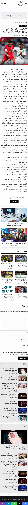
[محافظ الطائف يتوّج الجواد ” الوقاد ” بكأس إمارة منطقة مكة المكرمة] (22, 418)
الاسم (27, 332)
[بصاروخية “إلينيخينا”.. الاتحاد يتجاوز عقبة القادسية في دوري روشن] (7, 258)
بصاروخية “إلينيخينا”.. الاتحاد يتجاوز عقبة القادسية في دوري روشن (7, 265)
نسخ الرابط (14, 201)
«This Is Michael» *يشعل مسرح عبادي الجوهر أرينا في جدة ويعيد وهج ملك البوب (9, 395)
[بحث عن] (26, 4)
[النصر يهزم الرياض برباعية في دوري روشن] (7, 274)
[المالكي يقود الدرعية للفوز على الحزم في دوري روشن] (21, 274)
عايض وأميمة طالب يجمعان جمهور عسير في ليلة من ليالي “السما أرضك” (9, 410)
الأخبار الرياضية (18, 22)
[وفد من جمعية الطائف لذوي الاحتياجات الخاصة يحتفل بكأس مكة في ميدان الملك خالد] (22, 378)
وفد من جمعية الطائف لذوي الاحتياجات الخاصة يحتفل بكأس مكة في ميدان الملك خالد (9, 377)
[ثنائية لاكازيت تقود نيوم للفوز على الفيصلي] (21, 258)
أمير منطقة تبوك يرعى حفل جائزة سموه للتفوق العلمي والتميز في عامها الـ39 (9, 370)
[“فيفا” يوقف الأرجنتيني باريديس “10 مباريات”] (21, 289)
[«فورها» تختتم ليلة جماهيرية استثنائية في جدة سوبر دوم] (22, 404)
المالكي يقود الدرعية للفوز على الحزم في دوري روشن (21, 280)
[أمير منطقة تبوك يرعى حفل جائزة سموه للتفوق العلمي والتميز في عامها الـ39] (22, 371)
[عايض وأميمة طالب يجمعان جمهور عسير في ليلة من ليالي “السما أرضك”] (22, 411)
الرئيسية (24, 22)
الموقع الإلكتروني (24, 345)
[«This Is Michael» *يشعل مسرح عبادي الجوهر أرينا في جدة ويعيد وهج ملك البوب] (22, 396)
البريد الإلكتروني (24, 339)
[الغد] (21, 3)
